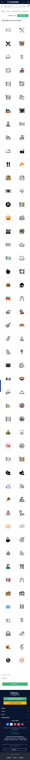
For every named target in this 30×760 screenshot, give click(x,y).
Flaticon (15, 757)
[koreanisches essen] (21, 378)
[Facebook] (7, 724)
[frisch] (21, 499)
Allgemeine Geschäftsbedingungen (15, 736)
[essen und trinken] (21, 150)
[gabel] (21, 30)
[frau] (8, 512)
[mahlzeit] (21, 217)
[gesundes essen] (21, 97)
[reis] (8, 325)
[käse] (21, 593)
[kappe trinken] (8, 553)
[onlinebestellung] (21, 365)
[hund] (8, 633)
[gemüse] (8, 593)
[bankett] (8, 244)
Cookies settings (23, 739)
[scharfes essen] (8, 646)
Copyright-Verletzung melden (11, 739)
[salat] (21, 231)
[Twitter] (11, 724)
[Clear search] (20, 6)
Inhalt (3, 708)
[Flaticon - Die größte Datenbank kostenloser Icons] (13, 2)
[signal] (21, 445)
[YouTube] (22, 724)
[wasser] (21, 553)
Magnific (9, 757)
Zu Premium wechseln (15, 703)
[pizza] (21, 164)
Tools (3, 711)
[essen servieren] (21, 191)
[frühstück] (8, 526)
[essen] (21, 43)
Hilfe (3, 714)
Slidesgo (21, 757)
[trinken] (21, 486)
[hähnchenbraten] (8, 620)
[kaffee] (21, 244)
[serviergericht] (8, 57)
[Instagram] (18, 724)
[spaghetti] (21, 70)
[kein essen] (21, 405)
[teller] (8, 30)
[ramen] (21, 646)
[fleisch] (8, 499)
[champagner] (21, 298)
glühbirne (4, 678)
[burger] (8, 285)
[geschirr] (8, 97)
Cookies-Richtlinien (21, 738)
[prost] (8, 606)
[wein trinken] (21, 579)
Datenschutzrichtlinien (10, 738)
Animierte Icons (16, 11)
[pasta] (8, 566)
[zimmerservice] (8, 486)
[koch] (21, 432)
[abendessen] (21, 57)
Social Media (15, 720)
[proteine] (8, 579)
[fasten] (21, 566)
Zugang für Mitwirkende (15, 699)
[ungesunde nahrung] (21, 633)
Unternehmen (5, 717)
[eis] (21, 352)
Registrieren (15, 733)
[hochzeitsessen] (21, 124)
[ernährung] (8, 271)
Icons (3, 11)
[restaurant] (8, 43)
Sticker (8, 11)
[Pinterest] (15, 724)
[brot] (21, 325)
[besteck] (8, 83)
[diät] (8, 110)
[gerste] (21, 606)
